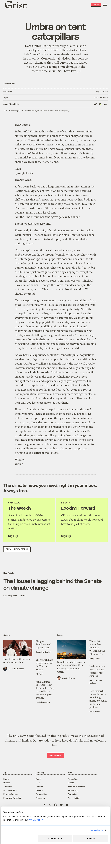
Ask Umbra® (9, 83)
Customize (53, 838)
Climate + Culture (100, 97)
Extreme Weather (11, 794)
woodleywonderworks (37, 223)
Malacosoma (22, 254)
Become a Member (76, 786)
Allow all (90, 838)
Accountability (10, 790)
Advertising (73, 790)
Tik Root (39, 674)
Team (38, 783)
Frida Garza (94, 711)
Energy (6, 779)
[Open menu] (105, 4)
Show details (96, 830)
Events (71, 783)
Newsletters (73, 779)
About (38, 779)
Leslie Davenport (16, 669)
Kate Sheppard (10, 595)
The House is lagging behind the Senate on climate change (52, 584)
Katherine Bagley (43, 652)
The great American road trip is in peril (43, 644)
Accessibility (74, 798)
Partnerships (41, 794)
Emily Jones (94, 658)
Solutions (7, 786)
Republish (72, 794)
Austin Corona (68, 678)
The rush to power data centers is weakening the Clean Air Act (97, 647)
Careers (39, 790)
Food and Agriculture (12, 798)
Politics (23, 595)
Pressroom (40, 798)
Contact (39, 786)
